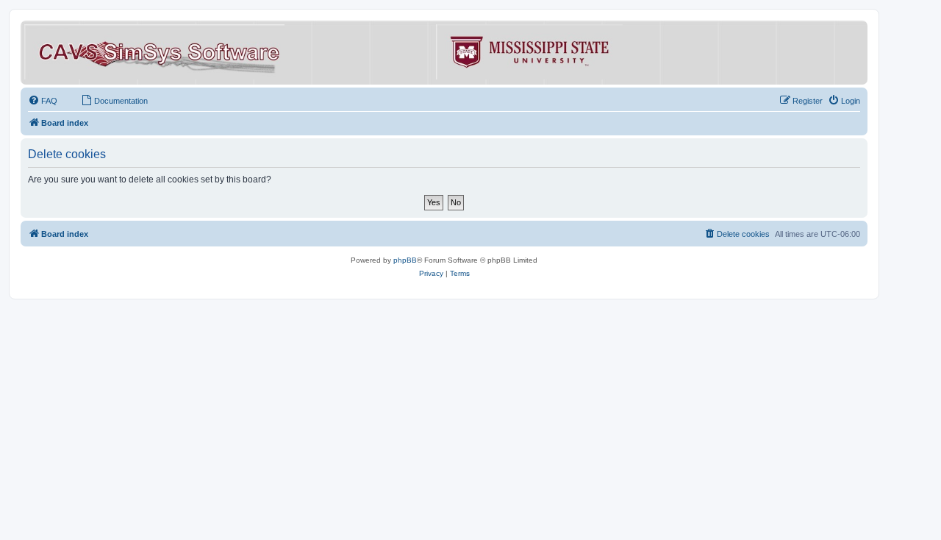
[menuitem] (42, 101)
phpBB (405, 260)
